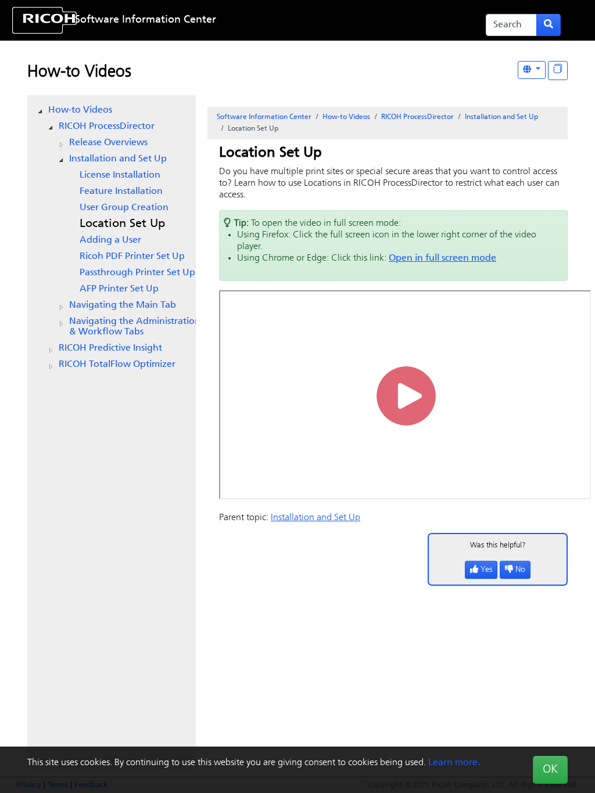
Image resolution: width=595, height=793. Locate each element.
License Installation (120, 175)
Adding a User (110, 240)
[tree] (111, 237)
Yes (486, 569)
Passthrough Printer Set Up (137, 272)
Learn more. (454, 762)
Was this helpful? (498, 545)
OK (550, 770)
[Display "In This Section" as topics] (558, 70)
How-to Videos (79, 72)
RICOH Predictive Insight (110, 348)
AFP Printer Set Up (119, 289)
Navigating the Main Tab (122, 305)
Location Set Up (122, 224)
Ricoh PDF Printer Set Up (132, 256)
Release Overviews (108, 142)
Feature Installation (121, 191)
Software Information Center (145, 20)
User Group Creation (124, 207)
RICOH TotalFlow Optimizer (117, 364)
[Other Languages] (532, 70)
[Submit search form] (548, 25)
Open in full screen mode (442, 258)
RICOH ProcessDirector (107, 126)
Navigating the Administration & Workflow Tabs (134, 327)
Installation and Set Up (118, 159)
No (520, 569)
